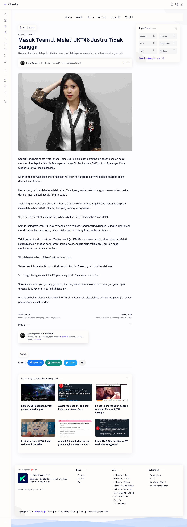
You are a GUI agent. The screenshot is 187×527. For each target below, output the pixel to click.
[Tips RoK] (129, 17)
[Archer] (91, 17)
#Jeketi (23, 354)
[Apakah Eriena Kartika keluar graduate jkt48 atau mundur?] (75, 428)
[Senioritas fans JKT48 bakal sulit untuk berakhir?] (38, 428)
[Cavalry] (79, 17)
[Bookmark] (172, 4)
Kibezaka (13, 4)
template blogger (133, 511)
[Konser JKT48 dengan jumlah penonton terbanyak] (38, 392)
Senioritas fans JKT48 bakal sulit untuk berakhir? (36, 443)
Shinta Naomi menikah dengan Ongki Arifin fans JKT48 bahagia (111, 409)
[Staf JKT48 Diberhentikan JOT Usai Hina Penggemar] (112, 428)
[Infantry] (68, 17)
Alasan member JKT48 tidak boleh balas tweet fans (73, 407)
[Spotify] (31, 489)
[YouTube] (40, 489)
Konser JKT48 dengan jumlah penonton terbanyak (36, 407)
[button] (177, 4)
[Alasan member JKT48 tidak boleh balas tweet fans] (75, 392)
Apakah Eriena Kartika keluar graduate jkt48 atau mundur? (74, 443)
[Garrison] (102, 17)
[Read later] (123, 63)
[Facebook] (22, 489)
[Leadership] (116, 17)
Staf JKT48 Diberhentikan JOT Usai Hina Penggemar (111, 443)
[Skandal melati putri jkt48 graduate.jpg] (75, 112)
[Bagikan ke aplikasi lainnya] (82, 363)
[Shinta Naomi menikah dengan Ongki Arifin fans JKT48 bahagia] (112, 392)
